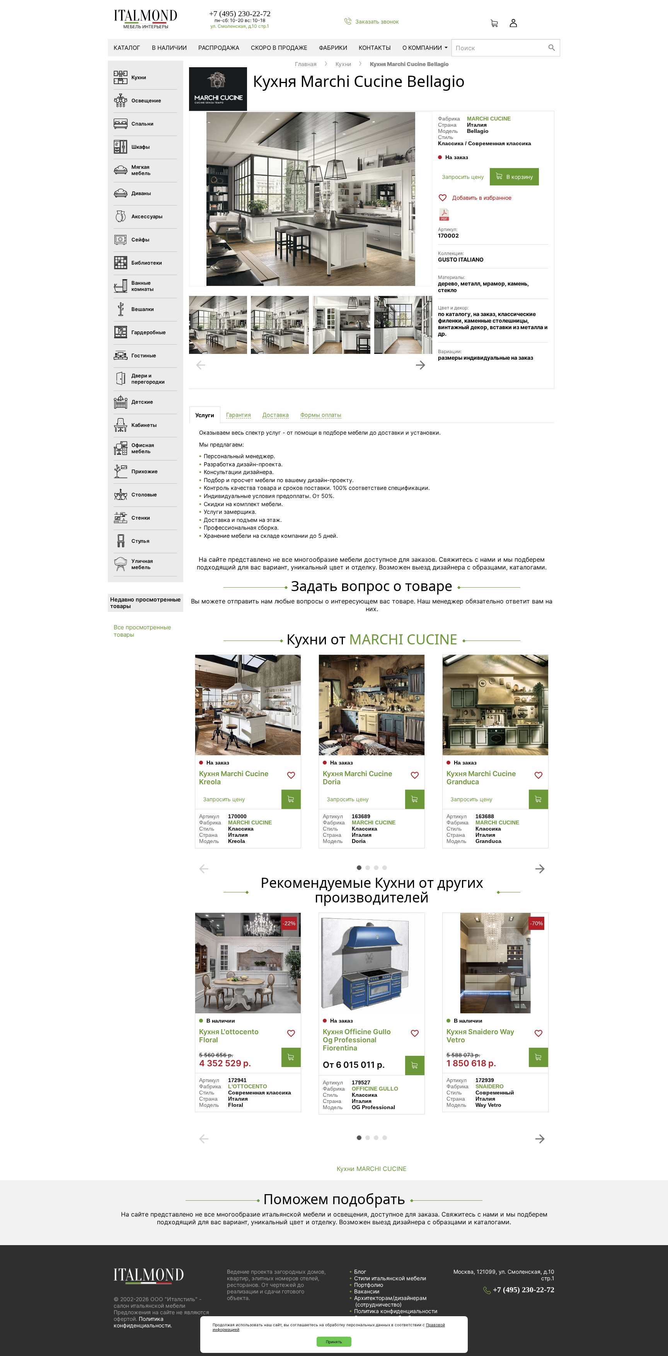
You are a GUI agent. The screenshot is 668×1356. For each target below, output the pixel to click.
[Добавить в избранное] (291, 775)
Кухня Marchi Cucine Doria (357, 778)
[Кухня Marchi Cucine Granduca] (495, 705)
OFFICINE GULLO (375, 1089)
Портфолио (368, 1284)
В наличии (169, 47)
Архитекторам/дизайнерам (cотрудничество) (390, 1301)
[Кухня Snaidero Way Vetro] (495, 963)
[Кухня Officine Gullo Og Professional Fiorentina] (371, 963)
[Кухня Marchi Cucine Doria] (371, 705)
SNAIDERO (489, 1086)
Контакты (375, 47)
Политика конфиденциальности (395, 1311)
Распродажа (218, 47)
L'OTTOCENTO (247, 1086)
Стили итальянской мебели (390, 1278)
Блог (360, 1271)
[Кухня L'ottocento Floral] (248, 963)
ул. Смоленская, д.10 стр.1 (239, 26)
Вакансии (366, 1291)
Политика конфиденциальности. (143, 1322)
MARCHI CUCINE (489, 119)
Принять (334, 1341)
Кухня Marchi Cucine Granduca (481, 778)
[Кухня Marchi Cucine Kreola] (248, 705)
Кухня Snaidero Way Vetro (480, 1036)
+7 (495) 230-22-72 (240, 13)
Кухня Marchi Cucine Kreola (234, 778)
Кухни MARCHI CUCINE (372, 1168)
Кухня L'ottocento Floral (229, 1036)
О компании (422, 47)
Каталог (127, 47)
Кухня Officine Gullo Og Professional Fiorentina (357, 1040)
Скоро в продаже (279, 47)
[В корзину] (291, 799)
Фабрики (333, 47)
